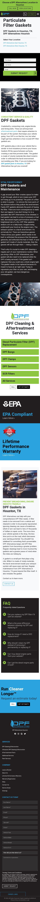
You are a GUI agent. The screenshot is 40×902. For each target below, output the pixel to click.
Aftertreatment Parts (8, 752)
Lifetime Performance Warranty (11, 776)
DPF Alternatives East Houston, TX (14, 43)
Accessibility (22, 900)
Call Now (12, 8)
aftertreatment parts (9, 131)
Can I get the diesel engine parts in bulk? (21, 664)
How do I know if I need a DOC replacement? (20, 635)
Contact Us (8, 584)
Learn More (8, 418)
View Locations (25, 8)
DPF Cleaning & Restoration (10, 746)
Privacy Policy (14, 900)
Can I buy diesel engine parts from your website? (19, 655)
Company (6, 765)
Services (6, 742)
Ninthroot (33, 898)
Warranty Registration (8, 779)
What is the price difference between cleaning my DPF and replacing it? (20, 625)
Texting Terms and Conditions (12, 873)
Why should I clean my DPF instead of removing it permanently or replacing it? (19, 645)
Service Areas (6, 788)
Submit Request (19, 73)
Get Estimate (23, 387)
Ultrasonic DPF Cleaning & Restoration (13, 749)
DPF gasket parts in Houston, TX (14, 163)
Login (27, 900)
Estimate (32, 14)
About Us (5, 773)
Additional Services (8, 755)
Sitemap (4, 791)
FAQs (3, 782)
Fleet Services (6, 758)
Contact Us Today (10, 797)
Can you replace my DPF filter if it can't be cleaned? (21, 615)
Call (13, 387)
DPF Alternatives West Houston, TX (15, 46)
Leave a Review (6, 770)
